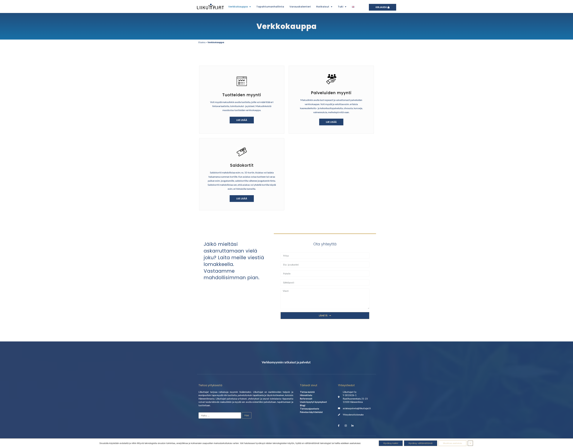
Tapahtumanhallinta (270, 6)
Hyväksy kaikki (390, 443)
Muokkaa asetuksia (452, 443)
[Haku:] (219, 415)
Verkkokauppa (238, 6)
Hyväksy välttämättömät (421, 443)
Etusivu (201, 42)
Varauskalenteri (300, 6)
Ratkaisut (322, 6)
